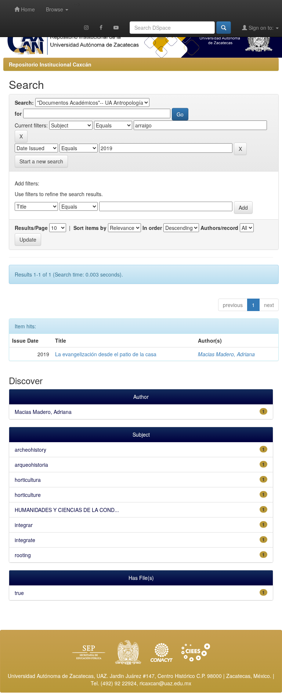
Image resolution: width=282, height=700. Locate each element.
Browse (55, 9)
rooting (23, 555)
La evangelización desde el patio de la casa (105, 354)
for (18, 113)
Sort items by (89, 227)
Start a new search (41, 161)
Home (27, 9)
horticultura (28, 479)
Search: (24, 102)
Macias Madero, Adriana (226, 354)
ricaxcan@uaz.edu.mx (165, 683)
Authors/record (219, 227)
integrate (25, 540)
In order (152, 227)
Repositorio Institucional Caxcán (50, 64)
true (19, 592)
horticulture (28, 494)
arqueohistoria (31, 464)
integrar (24, 524)
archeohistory (30, 449)
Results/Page (31, 227)
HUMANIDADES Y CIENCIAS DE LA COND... (67, 509)
